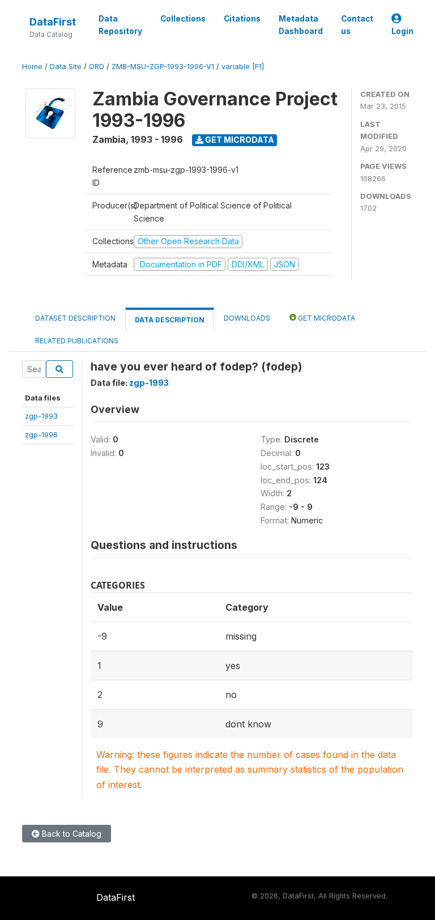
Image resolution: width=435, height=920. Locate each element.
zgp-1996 (41, 434)
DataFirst (52, 22)
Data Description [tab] (169, 320)
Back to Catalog (70, 833)
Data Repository (120, 25)
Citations (242, 18)
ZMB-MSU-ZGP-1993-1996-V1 (163, 66)
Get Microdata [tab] (325, 318)
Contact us (357, 25)
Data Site (66, 66)
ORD (96, 66)
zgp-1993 (41, 415)
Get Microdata (238, 139)
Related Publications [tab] (76, 341)
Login (402, 31)
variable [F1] (242, 66)
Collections (183, 18)
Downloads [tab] (247, 318)
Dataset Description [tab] (75, 318)
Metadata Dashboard (301, 25)
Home (32, 66)
